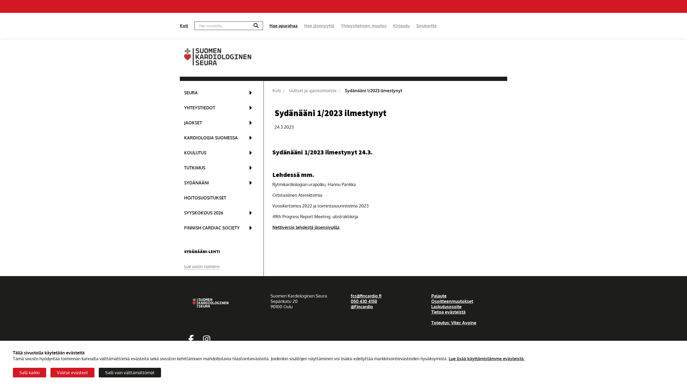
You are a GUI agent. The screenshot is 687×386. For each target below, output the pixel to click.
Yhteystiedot (199, 107)
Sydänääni (196, 182)
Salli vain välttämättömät (130, 372)
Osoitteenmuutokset (452, 301)
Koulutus (195, 152)
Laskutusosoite (446, 306)
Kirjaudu (401, 25)
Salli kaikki (29, 372)
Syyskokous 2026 (203, 213)
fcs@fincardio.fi (366, 296)
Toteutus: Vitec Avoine (453, 322)
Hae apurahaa (283, 25)
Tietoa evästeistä (448, 312)
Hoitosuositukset (205, 198)
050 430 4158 (364, 301)
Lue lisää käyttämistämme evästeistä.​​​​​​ (487, 358)
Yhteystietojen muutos (364, 25)
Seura (191, 92)
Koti (184, 25)
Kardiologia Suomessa (211, 137)
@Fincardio (362, 306)
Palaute (439, 296)
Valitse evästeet (72, 372)
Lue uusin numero (202, 266)
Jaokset (193, 122)
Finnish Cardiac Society (212, 228)
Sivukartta (426, 25)
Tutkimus (194, 167)
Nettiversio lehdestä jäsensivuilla (305, 227)
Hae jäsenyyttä (319, 25)
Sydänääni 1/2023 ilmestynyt (373, 90)
